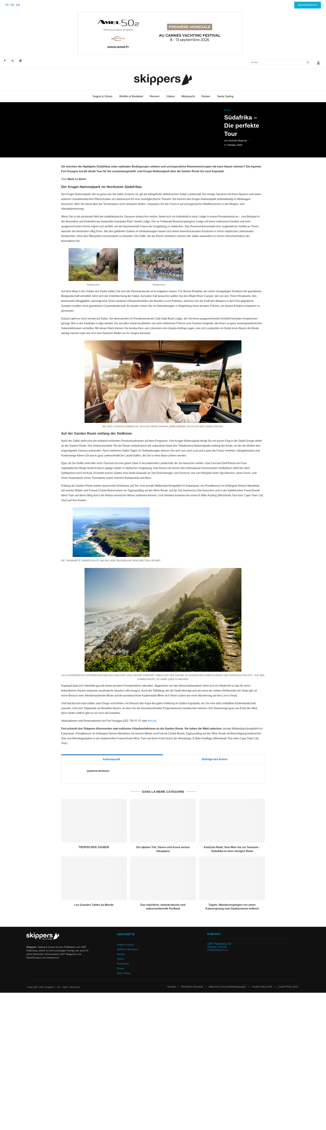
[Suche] (308, 62)
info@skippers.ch (217, 949)
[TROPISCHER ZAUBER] (94, 821)
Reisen (206, 96)
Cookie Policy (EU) (288, 986)
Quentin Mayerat (238, 140)
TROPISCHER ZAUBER (94, 847)
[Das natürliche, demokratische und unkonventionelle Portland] (163, 878)
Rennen (154, 96)
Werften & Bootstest (131, 96)
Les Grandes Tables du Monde (94, 904)
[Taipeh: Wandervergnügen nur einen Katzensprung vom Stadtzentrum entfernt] (232, 878)
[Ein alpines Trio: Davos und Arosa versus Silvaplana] (163, 821)
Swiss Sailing (225, 96)
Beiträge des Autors (215, 759)
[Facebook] (5, 60)
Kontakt (171, 986)
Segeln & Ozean (102, 96)
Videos (170, 96)
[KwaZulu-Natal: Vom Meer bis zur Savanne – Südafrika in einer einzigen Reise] (232, 821)
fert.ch (151, 720)
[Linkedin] (20, 60)
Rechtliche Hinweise (192, 986)
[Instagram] (12, 60)
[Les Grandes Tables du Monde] (94, 878)
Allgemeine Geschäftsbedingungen (227, 986)
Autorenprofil (111, 759)
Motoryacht (188, 96)
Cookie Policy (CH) (262, 986)
